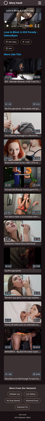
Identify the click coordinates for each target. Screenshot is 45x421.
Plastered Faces (32, 400)
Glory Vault (15, 2)
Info (10, 48)
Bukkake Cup (15, 394)
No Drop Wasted (13, 400)
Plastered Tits (22, 407)
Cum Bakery (31, 394)
